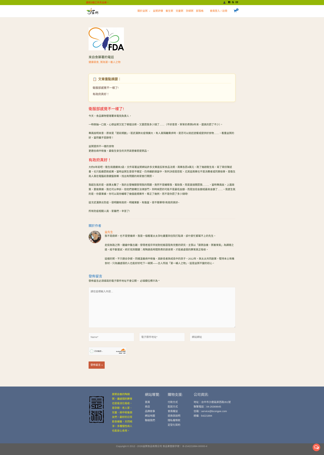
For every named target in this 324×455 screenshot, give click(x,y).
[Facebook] (229, 2)
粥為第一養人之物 (110, 62)
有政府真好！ (101, 94)
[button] (149, 11)
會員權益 (173, 411)
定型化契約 (174, 425)
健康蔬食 (94, 62)
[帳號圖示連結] (224, 2)
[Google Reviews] (233, 2)
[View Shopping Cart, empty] (235, 11)
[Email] (237, 2)
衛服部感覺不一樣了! (105, 87)
